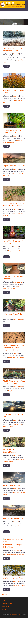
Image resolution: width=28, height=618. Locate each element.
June (14, 526)
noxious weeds (7, 215)
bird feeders (7, 554)
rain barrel (19, 140)
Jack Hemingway (18, 282)
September (6, 426)
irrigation (5, 288)
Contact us (3, 609)
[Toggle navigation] (2, 9)
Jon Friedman (17, 550)
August (15, 173)
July (14, 492)
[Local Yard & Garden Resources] (12, 4)
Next (5, 594)
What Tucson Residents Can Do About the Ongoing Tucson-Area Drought (13, 347)
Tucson (9, 175)
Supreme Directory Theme (15, 614)
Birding (19, 554)
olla (9, 288)
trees (4, 62)
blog (14, 60)
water (22, 357)
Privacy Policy (4, 600)
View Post (6, 66)
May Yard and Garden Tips (13, 578)
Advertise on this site (6, 603)
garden (16, 391)
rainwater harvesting (8, 142)
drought (13, 357)
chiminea (13, 251)
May (14, 585)
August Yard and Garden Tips (14, 166)
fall (12, 391)
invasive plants (20, 213)
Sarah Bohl (16, 54)
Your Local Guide (18, 319)
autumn (15, 100)
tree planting (19, 60)
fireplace (19, 251)
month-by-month (17, 424)
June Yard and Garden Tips (13, 518)
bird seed (14, 554)
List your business (5, 606)
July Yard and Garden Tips (12, 485)
